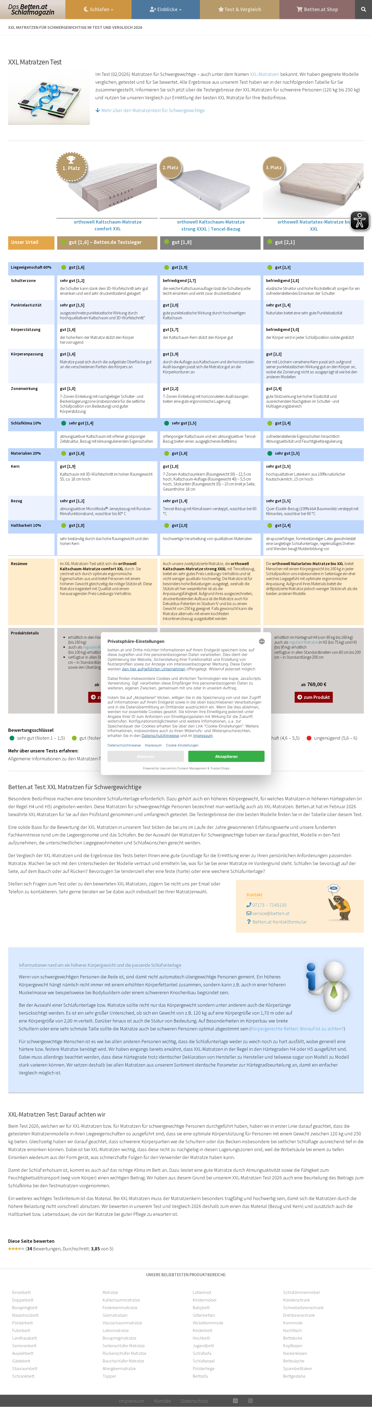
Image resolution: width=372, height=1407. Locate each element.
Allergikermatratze (119, 1368)
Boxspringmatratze (119, 1338)
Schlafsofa (202, 1353)
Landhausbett (24, 1338)
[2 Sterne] (13, 1248)
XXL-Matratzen (264, 74)
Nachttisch (292, 1330)
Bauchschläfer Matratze (123, 1360)
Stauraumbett (24, 1368)
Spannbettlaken (297, 1368)
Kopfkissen (292, 1345)
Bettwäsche (293, 1360)
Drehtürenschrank (299, 1315)
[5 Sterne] (23, 1248)
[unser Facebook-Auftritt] (220, 1401)
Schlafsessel (204, 1360)
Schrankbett (23, 1376)
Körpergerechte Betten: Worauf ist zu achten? (297, 1028)
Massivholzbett (25, 1315)
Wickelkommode (208, 1322)
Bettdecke (292, 1338)
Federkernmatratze (120, 1307)
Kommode (293, 1322)
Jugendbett (203, 1345)
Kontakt (162, 1400)
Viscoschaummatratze (122, 1322)
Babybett (201, 1307)
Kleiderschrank (296, 1300)
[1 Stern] (9, 1248)
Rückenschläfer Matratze (125, 1353)
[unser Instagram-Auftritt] (250, 1401)
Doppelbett (22, 1300)
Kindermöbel (205, 1300)
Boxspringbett (24, 1307)
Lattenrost (202, 1292)
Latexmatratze (116, 1330)
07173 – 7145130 (268, 905)
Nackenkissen (295, 1353)
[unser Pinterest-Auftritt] (235, 1401)
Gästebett (21, 1360)
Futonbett (21, 1330)
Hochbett (201, 1338)
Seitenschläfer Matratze (124, 1345)
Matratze (110, 1292)
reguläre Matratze (97, 647)
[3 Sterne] (16, 1248)
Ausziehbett (22, 1353)
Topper (109, 1376)
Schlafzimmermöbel (301, 1292)
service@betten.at (270, 913)
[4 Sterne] (19, 1248)
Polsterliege (204, 1368)
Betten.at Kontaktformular (279, 922)
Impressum (131, 1400)
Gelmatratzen (115, 1315)
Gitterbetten (204, 1315)
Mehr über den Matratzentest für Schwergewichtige (152, 110)
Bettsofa (200, 1376)
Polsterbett (22, 1322)
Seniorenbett (24, 1345)
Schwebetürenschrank (303, 1307)
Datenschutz (194, 1400)
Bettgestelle (294, 1376)
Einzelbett (21, 1292)
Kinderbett (202, 1330)
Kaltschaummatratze (121, 1300)
